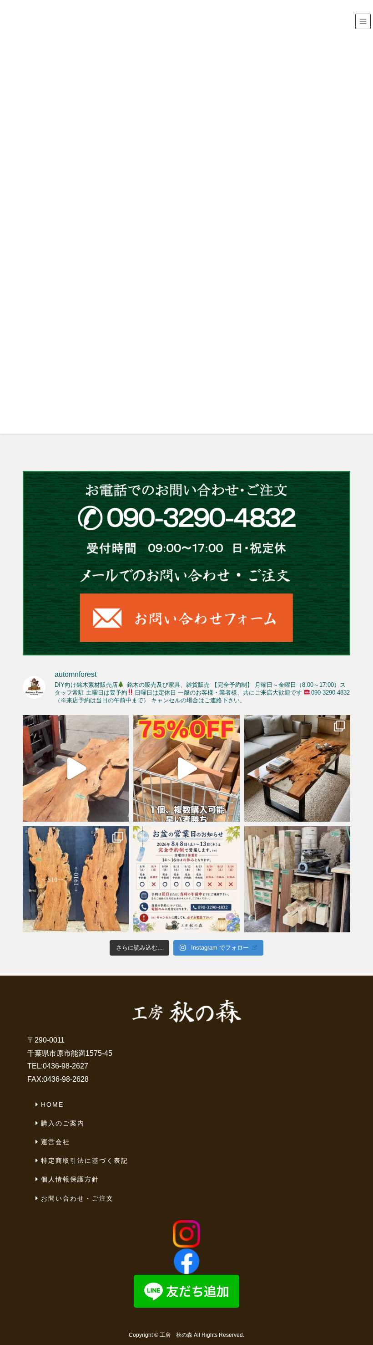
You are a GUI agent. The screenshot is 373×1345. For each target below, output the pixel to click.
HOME (52, 1104)
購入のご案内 (63, 1123)
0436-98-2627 (65, 1066)
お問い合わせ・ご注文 (77, 1198)
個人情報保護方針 (70, 1179)
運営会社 (55, 1142)
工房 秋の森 (176, 1335)
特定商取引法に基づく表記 (84, 1160)
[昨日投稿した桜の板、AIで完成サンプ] (297, 768)
